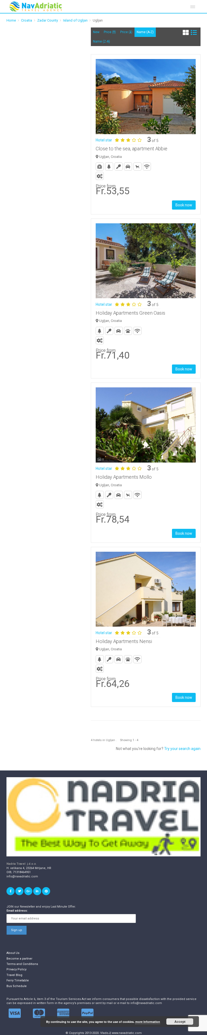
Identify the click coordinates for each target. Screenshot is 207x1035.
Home (11, 20)
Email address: (17, 910)
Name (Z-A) (101, 41)
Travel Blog (14, 975)
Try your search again (182, 748)
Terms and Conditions (22, 964)
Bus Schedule (16, 986)
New (96, 32)
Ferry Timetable (17, 980)
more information (147, 1022)
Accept (179, 1021)
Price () (110, 32)
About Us (12, 953)
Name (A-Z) (145, 32)
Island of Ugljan (75, 20)
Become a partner (19, 958)
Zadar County (47, 20)
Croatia (26, 20)
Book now (183, 205)
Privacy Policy (16, 969)
